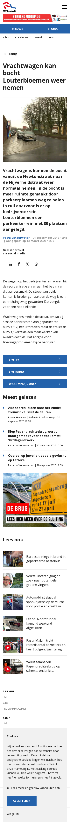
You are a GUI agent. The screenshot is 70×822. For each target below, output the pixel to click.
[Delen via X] (27, 264)
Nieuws (17, 28)
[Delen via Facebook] (19, 264)
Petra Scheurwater (16, 238)
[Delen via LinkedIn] (10, 264)
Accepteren (22, 801)
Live (5, 697)
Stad (51, 37)
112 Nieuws (22, 37)
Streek (52, 28)
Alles (6, 37)
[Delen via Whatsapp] (36, 264)
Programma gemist (14, 708)
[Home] (17, 7)
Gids (5, 702)
